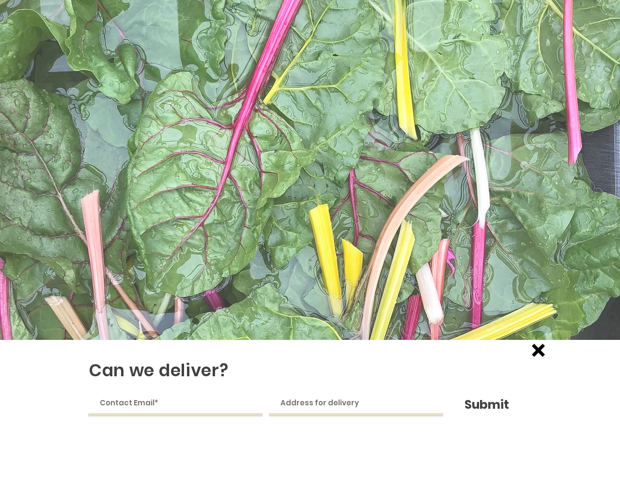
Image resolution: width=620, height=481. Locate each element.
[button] (538, 350)
